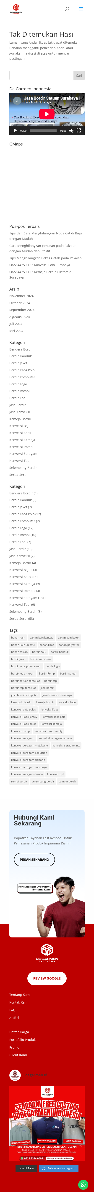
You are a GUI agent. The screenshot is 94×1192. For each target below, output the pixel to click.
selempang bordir (43, 781)
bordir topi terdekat (23, 688)
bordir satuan (68, 673)
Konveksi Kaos (20, 433)
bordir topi (50, 681)
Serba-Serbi (18, 474)
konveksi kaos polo (53, 717)
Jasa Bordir (17, 405)
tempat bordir (67, 781)
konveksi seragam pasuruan (29, 753)
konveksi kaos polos (23, 724)
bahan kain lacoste (23, 645)
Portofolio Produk (22, 1039)
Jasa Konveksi (19, 412)
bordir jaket (18, 659)
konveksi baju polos (23, 709)
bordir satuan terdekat (25, 681)
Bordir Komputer (22, 377)
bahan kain (18, 637)
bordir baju (39, 652)
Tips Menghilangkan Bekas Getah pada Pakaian (45, 258)
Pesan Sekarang (34, 859)
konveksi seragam (22, 738)
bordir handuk (59, 652)
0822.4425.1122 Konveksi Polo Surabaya (39, 265)
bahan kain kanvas (41, 637)
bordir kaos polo (40, 659)
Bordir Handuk (20, 356)
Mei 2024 (16, 331)
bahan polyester (69, 645)
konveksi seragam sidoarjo (28, 760)
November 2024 (21, 296)
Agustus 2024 (19, 317)
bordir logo (53, 666)
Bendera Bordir (21, 349)
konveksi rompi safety (49, 731)
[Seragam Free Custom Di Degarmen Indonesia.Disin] (47, 1123)
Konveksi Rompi (21, 447)
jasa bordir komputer (24, 695)
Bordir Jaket (18, 363)
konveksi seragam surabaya (29, 767)
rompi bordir (19, 781)
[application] (47, 114)
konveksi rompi (20, 731)
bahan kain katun (68, 637)
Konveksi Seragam (23, 453)
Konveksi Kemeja (22, 440)
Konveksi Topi (19, 460)
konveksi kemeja (51, 724)
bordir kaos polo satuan (26, 666)
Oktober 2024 (19, 303)
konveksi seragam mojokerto (29, 745)
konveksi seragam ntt (66, 745)
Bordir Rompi (19, 391)
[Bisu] (71, 130)
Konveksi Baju (20, 426)
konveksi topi (55, 774)
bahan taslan (19, 652)
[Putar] (15, 130)
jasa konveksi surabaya (57, 695)
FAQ (12, 1010)
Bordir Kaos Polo (21, 370)
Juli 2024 (15, 324)
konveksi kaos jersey (24, 717)
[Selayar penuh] (78, 130)
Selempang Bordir (23, 467)
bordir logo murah (22, 673)
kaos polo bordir (21, 702)
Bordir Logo (18, 384)
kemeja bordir (45, 702)
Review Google (47, 978)
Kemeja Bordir (20, 419)
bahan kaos (46, 645)
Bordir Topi (17, 398)
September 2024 (21, 310)
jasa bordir (47, 688)
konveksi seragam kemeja (55, 738)
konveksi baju (67, 702)
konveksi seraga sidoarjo (27, 774)
